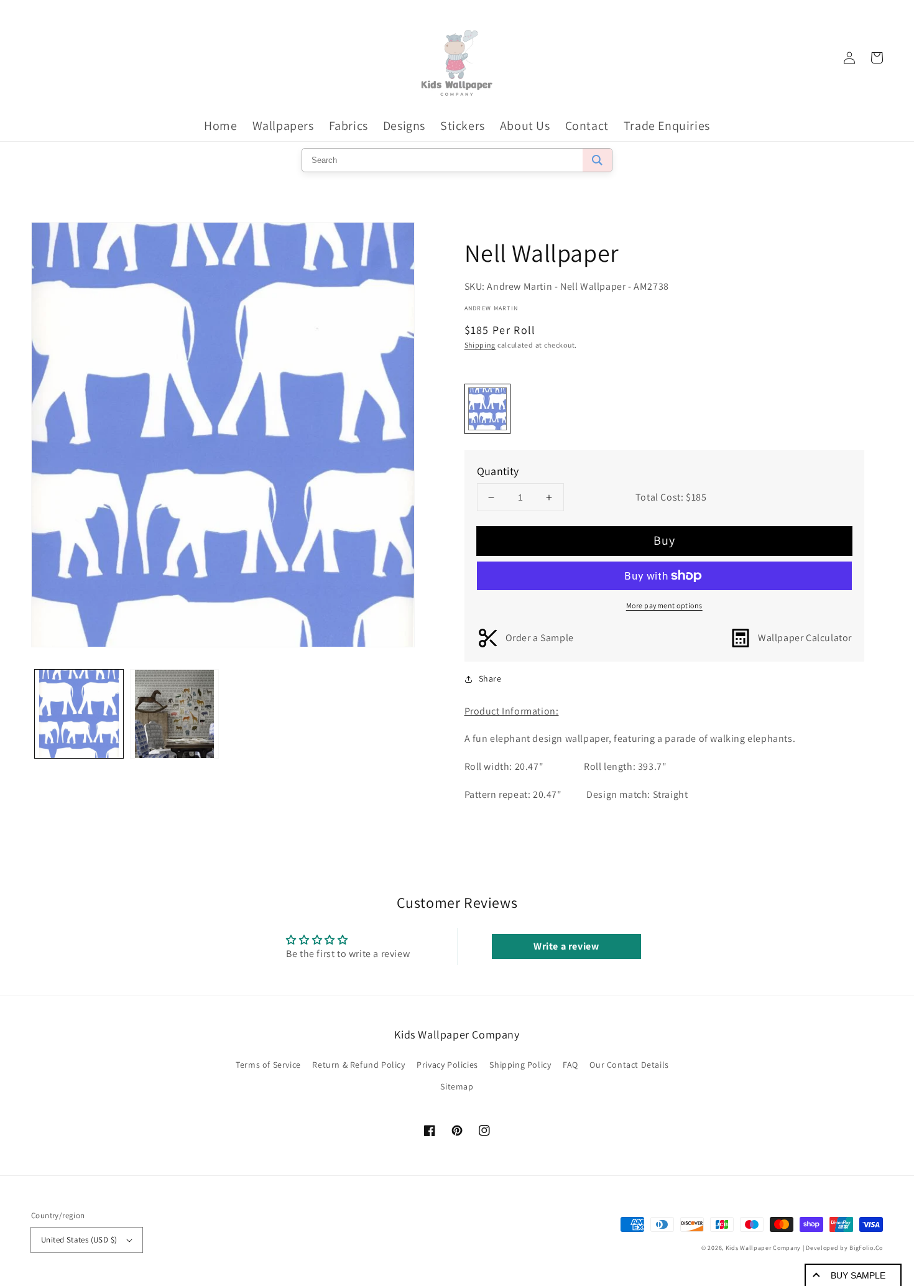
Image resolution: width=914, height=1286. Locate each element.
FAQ (570, 1064)
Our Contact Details (628, 1064)
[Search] (597, 160)
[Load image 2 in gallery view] (174, 714)
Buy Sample (858, 1275)
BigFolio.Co (866, 1248)
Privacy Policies (447, 1064)
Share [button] (490, 678)
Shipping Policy (520, 1064)
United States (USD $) (79, 1239)
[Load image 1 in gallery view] (79, 714)
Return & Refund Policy (358, 1064)
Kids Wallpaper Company (763, 1248)
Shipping (480, 344)
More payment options (664, 605)
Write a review (566, 946)
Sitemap (456, 1086)
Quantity (498, 471)
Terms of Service (268, 1064)
